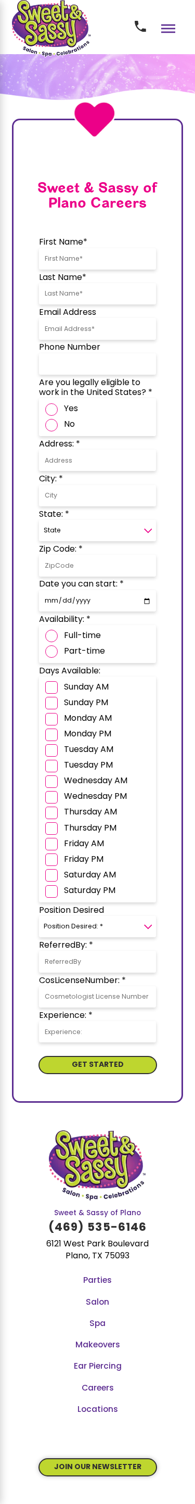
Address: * (59, 444)
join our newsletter (97, 1467)
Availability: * (64, 620)
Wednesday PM (95, 797)
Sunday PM (86, 703)
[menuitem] (97, 1281)
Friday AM (84, 844)
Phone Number (69, 347)
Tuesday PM (88, 765)
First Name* (63, 242)
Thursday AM (90, 812)
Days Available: (69, 671)
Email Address (67, 313)
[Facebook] (65, 1439)
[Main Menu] (168, 28)
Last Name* (62, 278)
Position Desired (71, 911)
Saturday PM (89, 891)
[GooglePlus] (97, 1439)
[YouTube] (81, 1439)
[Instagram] (113, 1439)
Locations (97, 1410)
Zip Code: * (61, 549)
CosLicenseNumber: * (82, 981)
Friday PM (83, 860)
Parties (97, 1281)
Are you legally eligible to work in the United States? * (95, 388)
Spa (97, 1324)
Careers (98, 1388)
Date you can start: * (81, 584)
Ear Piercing (98, 1366)
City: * (51, 479)
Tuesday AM (88, 750)
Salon (97, 1302)
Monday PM (87, 734)
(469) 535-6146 (97, 1227)
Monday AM (88, 719)
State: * (54, 515)
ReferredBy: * (66, 945)
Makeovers (97, 1345)
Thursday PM (90, 828)
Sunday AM (86, 687)
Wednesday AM (95, 781)
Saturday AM (90, 875)
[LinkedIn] (129, 1439)
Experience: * (66, 1016)
